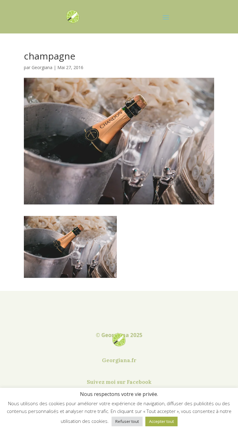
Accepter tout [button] (161, 421)
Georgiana (42, 67)
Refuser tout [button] (127, 421)
